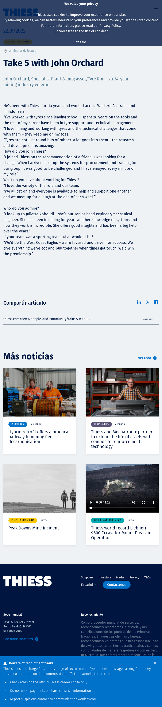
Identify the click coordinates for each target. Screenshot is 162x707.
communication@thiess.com (75, 699)
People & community (22, 520)
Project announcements (107, 520)
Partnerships (101, 424)
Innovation (17, 424)
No (84, 42)
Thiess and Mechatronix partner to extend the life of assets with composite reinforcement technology (122, 439)
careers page (70, 682)
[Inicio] (27, 581)
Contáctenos (116, 585)
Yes (78, 42)
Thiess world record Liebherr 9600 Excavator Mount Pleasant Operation (121, 532)
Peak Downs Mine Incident (33, 528)
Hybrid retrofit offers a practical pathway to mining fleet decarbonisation (39, 436)
